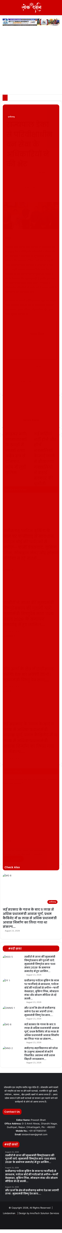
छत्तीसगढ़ (11, 117)
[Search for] (57, 9)
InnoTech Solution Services (44, 1213)
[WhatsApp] (6, 1231)
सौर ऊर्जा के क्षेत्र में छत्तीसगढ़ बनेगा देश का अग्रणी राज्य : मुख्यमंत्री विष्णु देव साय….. (39, 1011)
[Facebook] (1, 1231)
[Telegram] (8, 1231)
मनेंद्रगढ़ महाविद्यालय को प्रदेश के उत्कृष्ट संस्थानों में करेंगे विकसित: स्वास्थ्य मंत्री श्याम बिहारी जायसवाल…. (41, 1053)
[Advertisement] (31, 62)
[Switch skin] (51, 9)
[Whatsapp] (47, 1222)
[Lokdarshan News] (31, 7)
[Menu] (4, 9)
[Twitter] (3, 1231)
